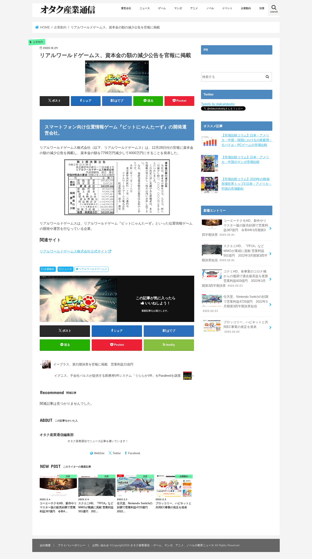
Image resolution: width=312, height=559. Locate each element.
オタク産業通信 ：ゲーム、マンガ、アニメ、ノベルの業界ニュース (172, 545)
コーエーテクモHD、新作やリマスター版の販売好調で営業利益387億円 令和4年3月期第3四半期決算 (235, 228)
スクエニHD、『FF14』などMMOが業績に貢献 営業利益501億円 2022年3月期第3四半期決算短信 (234, 253)
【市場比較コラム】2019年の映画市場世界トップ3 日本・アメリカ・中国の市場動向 (246, 183)
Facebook (134, 453)
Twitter (117, 453)
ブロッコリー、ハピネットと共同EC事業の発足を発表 (245, 326)
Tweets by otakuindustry (218, 104)
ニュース (145, 8)
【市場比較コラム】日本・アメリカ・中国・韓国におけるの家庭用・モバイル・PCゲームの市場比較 (246, 140)
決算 (261, 8)
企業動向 (246, 8)
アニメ (194, 8)
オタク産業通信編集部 (57, 435)
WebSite (99, 453)
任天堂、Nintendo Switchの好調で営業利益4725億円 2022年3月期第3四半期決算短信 (235, 304)
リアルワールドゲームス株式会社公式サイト (74, 251)
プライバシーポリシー (71, 545)
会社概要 (45, 545)
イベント (227, 8)
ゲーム (162, 8)
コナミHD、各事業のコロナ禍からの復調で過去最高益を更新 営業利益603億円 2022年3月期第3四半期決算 (235, 278)
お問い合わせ (100, 545)
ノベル (210, 8)
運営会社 (126, 8)
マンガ (178, 8)
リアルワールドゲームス (93, 269)
